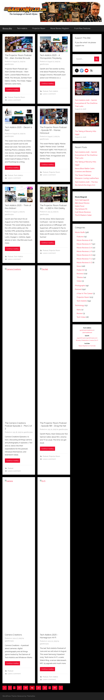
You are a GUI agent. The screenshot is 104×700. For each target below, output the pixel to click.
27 (19, 688)
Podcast (10, 97)
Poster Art (80, 270)
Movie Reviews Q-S (84, 255)
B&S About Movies (82, 203)
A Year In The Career (85, 293)
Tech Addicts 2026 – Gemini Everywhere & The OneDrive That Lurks (86, 103)
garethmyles (9, 64)
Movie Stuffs (80, 232)
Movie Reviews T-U (84, 259)
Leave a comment (14, 100)
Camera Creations (13, 634)
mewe (92, 340)
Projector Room (38, 28)
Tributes (80, 277)
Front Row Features (82, 28)
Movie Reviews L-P (84, 251)
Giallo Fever (79, 206)
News (79, 266)
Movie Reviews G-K (84, 248)
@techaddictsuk (87, 332)
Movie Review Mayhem (59, 28)
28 (26, 688)
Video (79, 281)
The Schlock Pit (81, 209)
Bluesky (78, 340)
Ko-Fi (96, 340)
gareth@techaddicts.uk (87, 330)
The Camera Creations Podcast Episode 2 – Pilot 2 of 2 (18, 426)
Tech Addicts (22, 28)
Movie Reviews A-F (84, 244)
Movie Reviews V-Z (84, 263)
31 (45, 688)
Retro (79, 310)
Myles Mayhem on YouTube (87, 346)
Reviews (80, 274)
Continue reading (12, 90)
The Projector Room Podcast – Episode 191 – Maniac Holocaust (53, 130)
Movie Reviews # (83, 240)
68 (55, 688)
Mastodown (85, 340)
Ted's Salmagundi (82, 200)
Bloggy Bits (7, 28)
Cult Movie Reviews (83, 212)
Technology (79, 305)
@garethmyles (81, 338)
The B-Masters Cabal (83, 215)
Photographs (80, 286)
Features (80, 237)
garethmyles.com (92, 338)
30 (39, 688)
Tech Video (81, 317)
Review (80, 313)
